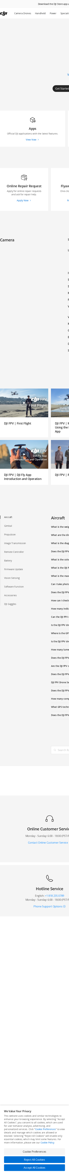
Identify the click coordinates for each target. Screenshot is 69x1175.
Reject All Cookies (34, 1159)
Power (53, 13)
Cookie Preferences (45, 1129)
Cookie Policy (47, 1142)
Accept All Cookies (34, 1167)
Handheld (40, 13)
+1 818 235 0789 (54, 896)
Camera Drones (22, 13)
